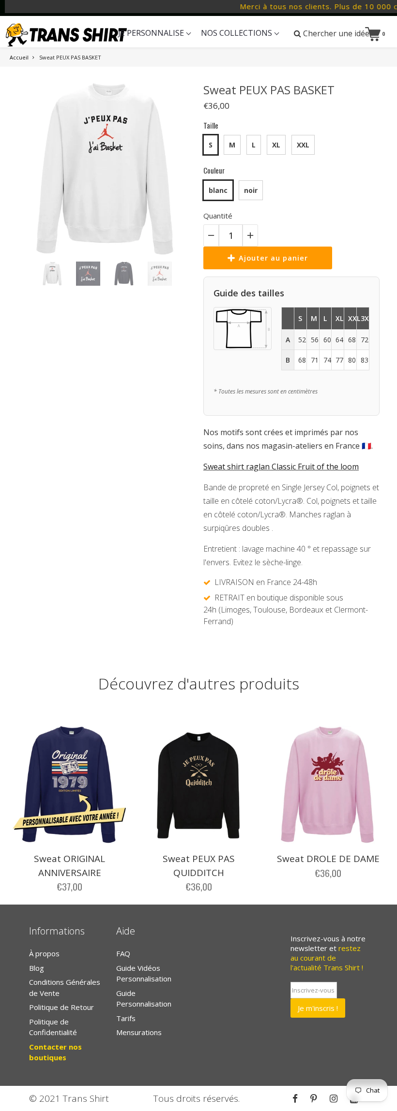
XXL (303, 144)
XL (276, 144)
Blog (36, 968)
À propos (44, 953)
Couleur (214, 170)
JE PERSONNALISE (152, 33)
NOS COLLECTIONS (237, 33)
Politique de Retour (61, 1007)
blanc (218, 190)
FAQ (123, 953)
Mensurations (139, 1032)
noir (251, 190)
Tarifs (126, 1018)
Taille (210, 125)
